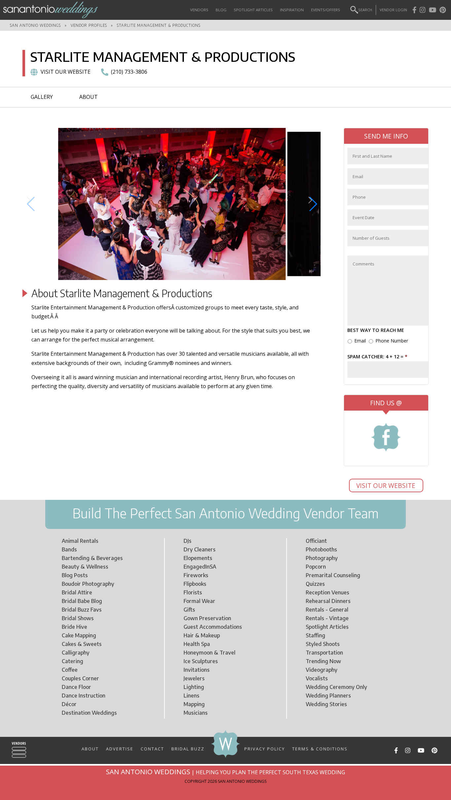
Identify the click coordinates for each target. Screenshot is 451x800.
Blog (221, 9)
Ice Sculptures (201, 661)
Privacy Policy (264, 748)
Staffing (315, 635)
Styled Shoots (323, 644)
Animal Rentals (80, 540)
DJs (187, 540)
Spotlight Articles (253, 9)
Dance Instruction (83, 695)
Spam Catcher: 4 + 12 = (377, 357)
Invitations (197, 669)
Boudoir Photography (88, 583)
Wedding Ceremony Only (336, 687)
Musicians (196, 712)
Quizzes (315, 583)
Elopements (198, 558)
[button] (31, 204)
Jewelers (194, 678)
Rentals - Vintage (327, 618)
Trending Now (323, 661)
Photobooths (321, 549)
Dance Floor (76, 687)
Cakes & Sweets (82, 644)
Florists (193, 592)
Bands (69, 549)
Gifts (189, 609)
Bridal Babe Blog (82, 601)
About (88, 96)
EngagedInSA (200, 566)
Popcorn (316, 566)
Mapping (194, 704)
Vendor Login (393, 9)
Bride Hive (74, 626)
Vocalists (317, 678)
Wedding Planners (328, 695)
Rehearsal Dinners (328, 601)
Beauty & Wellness (85, 566)
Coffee (70, 669)
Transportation (324, 652)
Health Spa (197, 644)
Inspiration (292, 9)
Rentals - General (327, 609)
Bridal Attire (77, 592)
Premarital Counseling (333, 575)
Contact (152, 748)
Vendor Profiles (89, 25)
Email (360, 341)
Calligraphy (75, 652)
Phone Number (391, 341)
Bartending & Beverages (92, 558)
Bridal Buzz (187, 748)
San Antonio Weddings (35, 25)
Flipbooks (195, 583)
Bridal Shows (78, 618)
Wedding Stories (326, 704)
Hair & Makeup (202, 635)
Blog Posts (75, 575)
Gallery (42, 96)
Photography (322, 558)
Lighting (194, 687)
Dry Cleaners (200, 549)
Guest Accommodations (213, 626)
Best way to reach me (375, 330)
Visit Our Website (386, 485)
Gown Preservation (207, 618)
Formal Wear (199, 601)
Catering (72, 661)
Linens (191, 695)
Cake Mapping (79, 635)
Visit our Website (65, 71)
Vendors (199, 9)
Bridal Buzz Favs (82, 609)
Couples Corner (80, 678)
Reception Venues (327, 592)
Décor (69, 704)
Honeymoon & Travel (209, 652)
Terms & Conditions (320, 748)
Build (86, 513)
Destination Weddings (89, 712)
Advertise (119, 748)
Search (365, 9)
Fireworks (196, 575)
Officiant (316, 540)
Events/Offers (325, 9)
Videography (321, 669)
